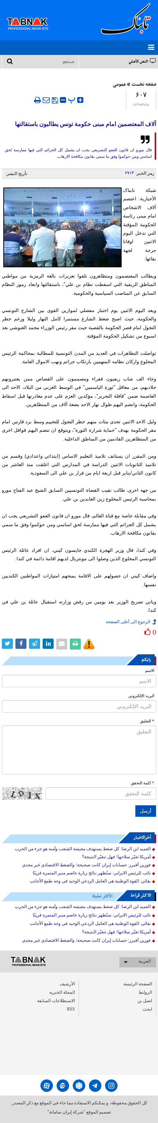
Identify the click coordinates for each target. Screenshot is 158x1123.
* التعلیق (147, 721)
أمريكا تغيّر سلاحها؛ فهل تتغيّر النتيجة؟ (116, 856)
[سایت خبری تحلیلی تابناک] (32, 15)
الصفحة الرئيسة (137, 983)
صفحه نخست (144, 85)
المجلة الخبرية (62, 992)
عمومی (119, 85)
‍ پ (72, 99)
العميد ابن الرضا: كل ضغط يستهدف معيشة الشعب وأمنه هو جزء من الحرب (83, 848)
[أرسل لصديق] (46, 100)
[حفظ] (55, 100)
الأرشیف (67, 983)
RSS (71, 1009)
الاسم (149, 671)
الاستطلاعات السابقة (56, 1000)
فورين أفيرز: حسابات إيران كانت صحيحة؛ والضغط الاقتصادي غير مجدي (86, 864)
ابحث (147, 1009)
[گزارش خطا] (88, 644)
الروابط (145, 992)
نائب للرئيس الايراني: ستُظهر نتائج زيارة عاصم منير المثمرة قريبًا (92, 872)
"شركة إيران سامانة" (66, 1112)
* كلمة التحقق (142, 783)
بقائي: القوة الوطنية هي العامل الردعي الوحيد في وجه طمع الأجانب (90, 881)
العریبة (145, 961)
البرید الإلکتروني (141, 696)
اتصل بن (144, 1000)
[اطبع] (37, 100)
